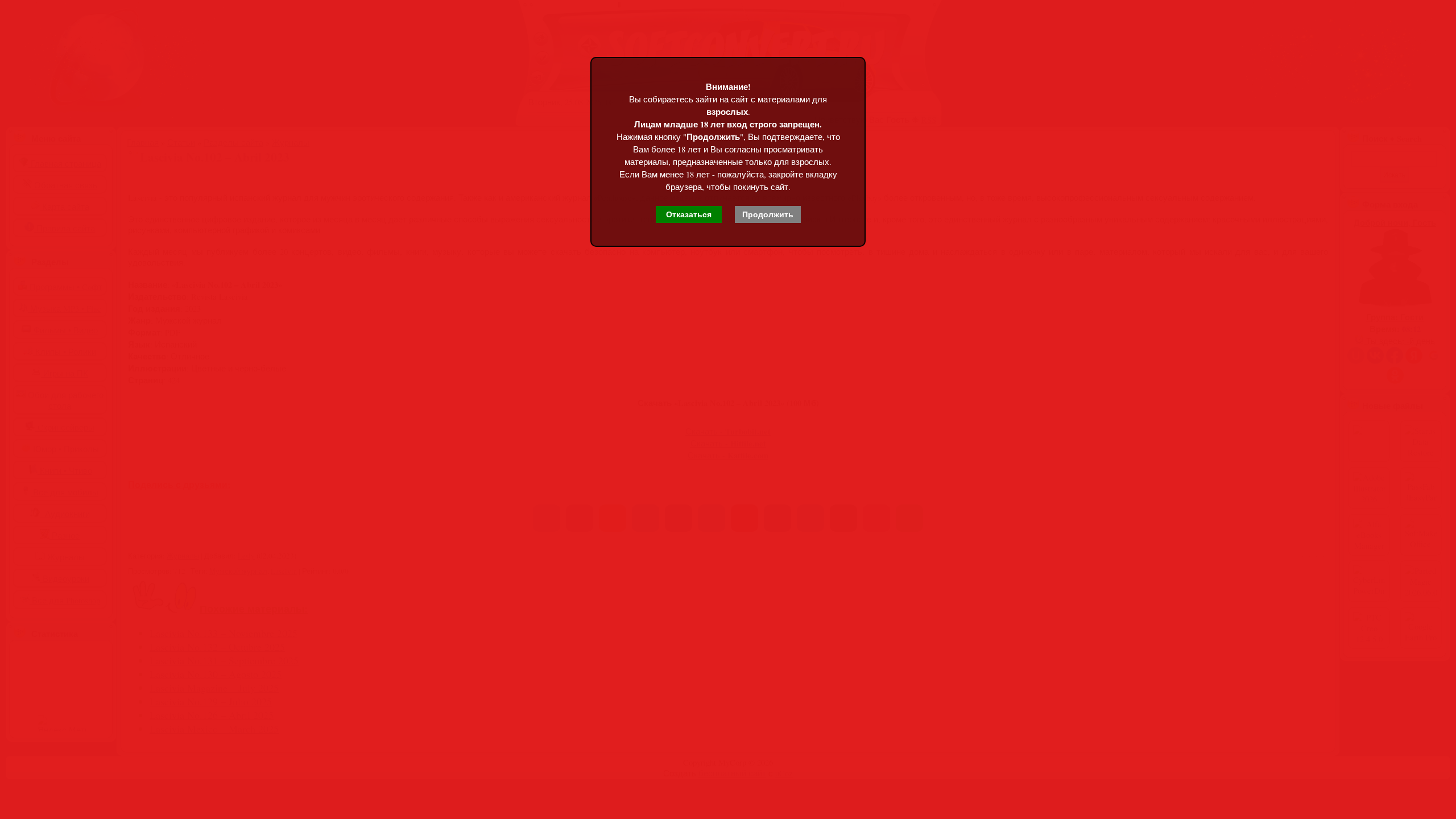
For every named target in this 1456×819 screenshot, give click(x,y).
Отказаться (689, 214)
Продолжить (767, 214)
